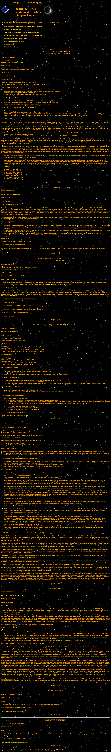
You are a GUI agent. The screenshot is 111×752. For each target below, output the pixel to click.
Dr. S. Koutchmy (6, 432)
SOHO (39, 23)
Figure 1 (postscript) (7, 669)
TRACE (48, 23)
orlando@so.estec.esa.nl (19, 61)
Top (59, 182)
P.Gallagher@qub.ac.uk (18, 269)
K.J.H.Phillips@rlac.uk (29, 267)
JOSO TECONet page (21, 415)
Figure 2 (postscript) (7, 679)
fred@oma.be (14, 331)
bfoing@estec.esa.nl (17, 62)
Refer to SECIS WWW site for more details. (60, 284)
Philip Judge (21, 595)
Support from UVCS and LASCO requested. (14, 711)
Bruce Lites (4, 595)
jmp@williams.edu (15, 194)
